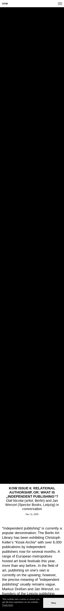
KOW (5, 3)
